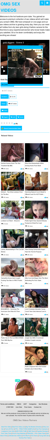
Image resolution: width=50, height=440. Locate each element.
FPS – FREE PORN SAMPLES (24, 429)
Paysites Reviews (42, 431)
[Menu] (47, 2)
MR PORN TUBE (21, 431)
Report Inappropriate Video (12, 128)
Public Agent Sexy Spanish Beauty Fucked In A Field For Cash (36, 222)
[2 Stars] (4, 123)
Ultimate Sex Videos (15, 436)
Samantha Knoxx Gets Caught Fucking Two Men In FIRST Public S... (11, 280)
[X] (42, 47)
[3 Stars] (7, 123)
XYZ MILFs (26, 436)
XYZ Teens (34, 436)
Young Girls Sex (44, 436)
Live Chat (19, 407)
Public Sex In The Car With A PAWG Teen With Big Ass (12, 339)
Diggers (5, 117)
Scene (21, 117)
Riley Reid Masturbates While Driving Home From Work (34, 165)
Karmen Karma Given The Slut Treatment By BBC (10, 165)
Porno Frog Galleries (19, 433)
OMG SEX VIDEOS (10, 7)
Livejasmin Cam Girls (8, 431)
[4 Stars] (9, 123)
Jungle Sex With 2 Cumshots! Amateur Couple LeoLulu (34, 339)
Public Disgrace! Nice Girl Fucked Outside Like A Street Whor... (35, 368)
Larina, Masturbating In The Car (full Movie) (12, 251)
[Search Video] (42, 2)
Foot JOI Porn (9, 429)
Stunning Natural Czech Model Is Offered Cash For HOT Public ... (35, 193)
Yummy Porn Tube (24, 438)
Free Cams (28, 407)
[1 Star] (2, 123)
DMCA (19, 404)
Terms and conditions (7, 404)
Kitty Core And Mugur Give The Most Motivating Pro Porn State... (36, 279)
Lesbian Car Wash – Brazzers (10, 221)
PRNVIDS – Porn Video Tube (36, 433)
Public (5, 110)
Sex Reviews (43, 404)
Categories (32, 404)
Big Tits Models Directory (34, 427)
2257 (25, 404)
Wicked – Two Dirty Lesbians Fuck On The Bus (12, 193)
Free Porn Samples (42, 429)
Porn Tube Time (6, 433)
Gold (13, 117)
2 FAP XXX (9, 407)
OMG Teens (31, 431)
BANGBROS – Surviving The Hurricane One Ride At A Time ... (11, 310)
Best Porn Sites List (18, 427)
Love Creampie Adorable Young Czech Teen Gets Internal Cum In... (36, 310)
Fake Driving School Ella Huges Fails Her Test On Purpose (35, 251)
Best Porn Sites (6, 427)
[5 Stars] (12, 123)
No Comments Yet (7, 84)
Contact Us (37, 407)
